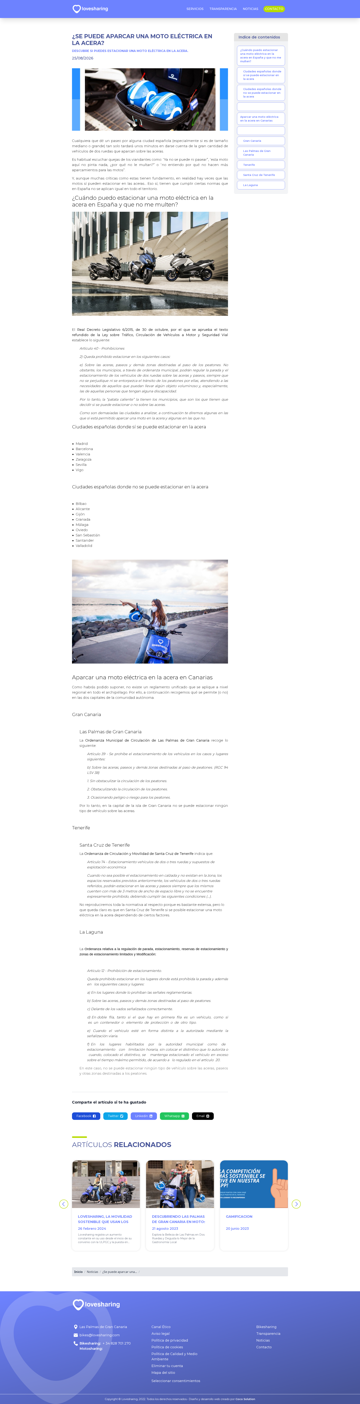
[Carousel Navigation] (180, 1204)
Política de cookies (167, 1347)
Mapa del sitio (163, 1373)
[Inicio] (90, 9)
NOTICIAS (250, 9)
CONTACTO (274, 9)
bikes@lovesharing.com (100, 1335)
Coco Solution (245, 1399)
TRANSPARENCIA (223, 9)
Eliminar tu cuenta (167, 1366)
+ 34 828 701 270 (117, 1343)
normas (213, 184)
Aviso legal (161, 1334)
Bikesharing (266, 1327)
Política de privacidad (170, 1340)
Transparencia (268, 1334)
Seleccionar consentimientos (176, 1381)
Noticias (263, 1340)
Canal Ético (161, 1327)
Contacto (264, 1347)
